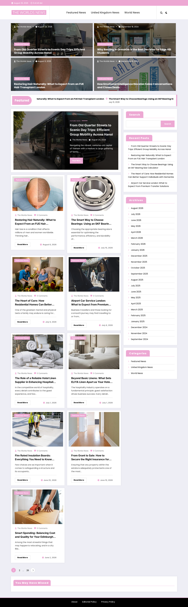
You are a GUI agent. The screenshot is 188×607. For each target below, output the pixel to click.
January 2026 (138, 250)
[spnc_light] (166, 12)
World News (132, 12)
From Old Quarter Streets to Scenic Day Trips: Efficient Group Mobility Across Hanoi (49, 51)
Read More (76, 161)
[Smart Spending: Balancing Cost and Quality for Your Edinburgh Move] (37, 506)
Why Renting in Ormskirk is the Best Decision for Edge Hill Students (134, 51)
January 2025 (138, 321)
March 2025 (137, 309)
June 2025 (136, 291)
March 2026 (137, 238)
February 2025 (138, 315)
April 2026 (136, 232)
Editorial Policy (89, 601)
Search (134, 114)
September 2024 (139, 339)
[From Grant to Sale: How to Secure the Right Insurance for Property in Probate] (94, 429)
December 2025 (139, 255)
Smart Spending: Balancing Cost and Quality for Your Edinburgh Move (35, 535)
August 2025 (137, 279)
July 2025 (135, 285)
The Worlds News (23, 26)
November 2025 (139, 261)
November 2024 (139, 333)
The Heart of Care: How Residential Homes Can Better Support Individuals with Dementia (33, 302)
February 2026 (138, 244)
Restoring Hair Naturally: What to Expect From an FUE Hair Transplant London (49, 85)
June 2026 (136, 220)
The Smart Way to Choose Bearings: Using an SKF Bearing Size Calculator (133, 98)
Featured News (76, 12)
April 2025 (136, 303)
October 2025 (138, 267)
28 (27, 570)
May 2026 (136, 226)
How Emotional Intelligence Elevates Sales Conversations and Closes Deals (134, 85)
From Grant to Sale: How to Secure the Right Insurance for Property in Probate (90, 457)
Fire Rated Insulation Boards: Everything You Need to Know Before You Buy (33, 457)
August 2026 (137, 208)
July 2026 (135, 214)
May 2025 (136, 297)
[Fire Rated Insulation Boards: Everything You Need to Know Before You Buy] (37, 429)
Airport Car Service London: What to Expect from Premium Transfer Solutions (89, 302)
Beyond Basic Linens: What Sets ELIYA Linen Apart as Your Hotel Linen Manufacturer (91, 380)
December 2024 (139, 327)
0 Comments (42, 215)
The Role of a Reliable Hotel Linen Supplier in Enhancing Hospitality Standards (35, 380)
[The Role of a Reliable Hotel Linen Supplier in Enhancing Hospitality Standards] (37, 351)
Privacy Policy (108, 601)
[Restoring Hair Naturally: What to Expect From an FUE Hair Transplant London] (37, 193)
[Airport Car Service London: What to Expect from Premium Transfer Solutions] (94, 274)
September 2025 (139, 273)
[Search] (161, 12)
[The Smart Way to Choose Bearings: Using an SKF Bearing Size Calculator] (94, 193)
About (74, 601)
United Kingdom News (105, 12)
